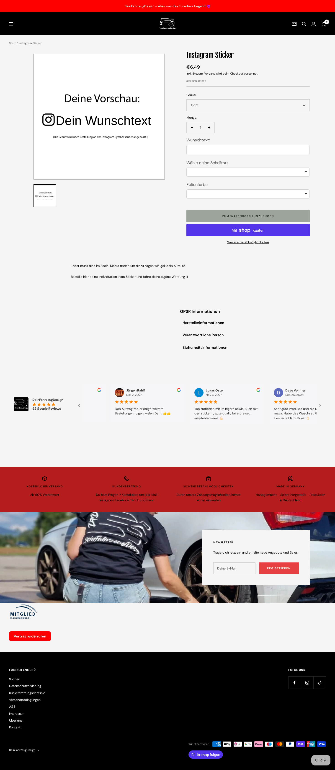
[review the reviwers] (83, 391)
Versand (209, 73)
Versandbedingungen (25, 700)
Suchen (14, 679)
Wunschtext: (198, 140)
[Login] (314, 24)
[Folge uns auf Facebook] (294, 682)
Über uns (15, 720)
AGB (12, 707)
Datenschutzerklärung (25, 686)
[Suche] (304, 24)
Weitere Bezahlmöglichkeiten (248, 242)
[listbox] (248, 172)
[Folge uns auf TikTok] (319, 682)
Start (12, 43)
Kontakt (14, 727)
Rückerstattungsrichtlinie (27, 693)
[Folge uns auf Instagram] (307, 682)
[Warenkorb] (323, 24)
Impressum (17, 714)
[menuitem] (45, 195)
